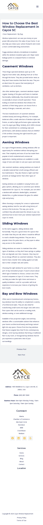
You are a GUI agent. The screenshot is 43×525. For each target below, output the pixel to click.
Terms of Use (21, 520)
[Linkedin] (18, 438)
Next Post (21, 355)
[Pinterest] (24, 438)
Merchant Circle (21, 422)
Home (21, 453)
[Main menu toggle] (37, 6)
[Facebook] (12, 438)
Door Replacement (9, 34)
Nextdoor (21, 425)
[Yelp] (30, 438)
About (21, 461)
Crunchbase (21, 431)
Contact (21, 464)
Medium (21, 433)
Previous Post (21, 349)
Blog (21, 458)
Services (21, 456)
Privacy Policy (21, 517)
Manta (21, 416)
